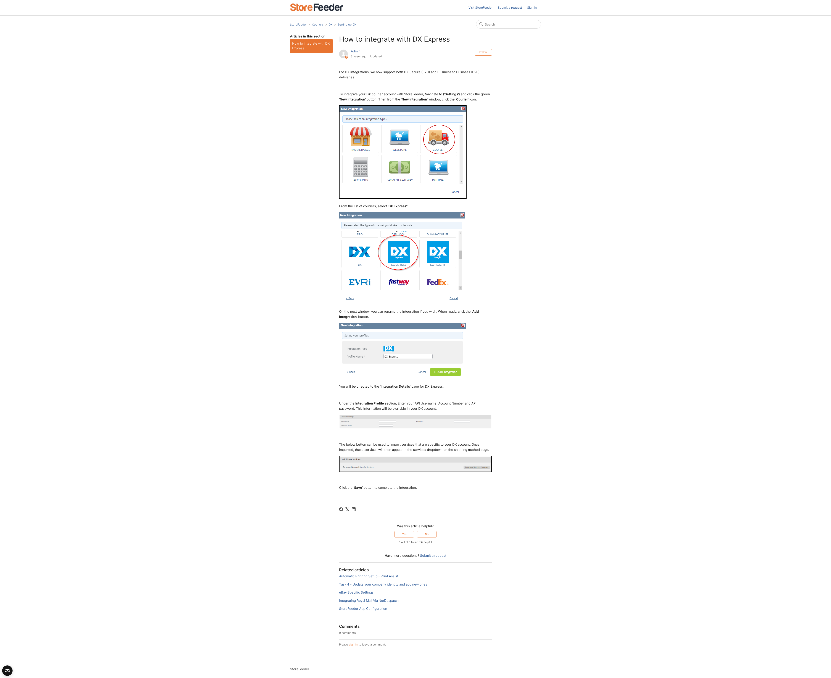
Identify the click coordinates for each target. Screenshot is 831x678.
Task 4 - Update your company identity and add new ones (383, 584)
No (426, 534)
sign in (353, 644)
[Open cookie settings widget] (7, 670)
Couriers (318, 24)
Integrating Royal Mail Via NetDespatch (369, 601)
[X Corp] (347, 509)
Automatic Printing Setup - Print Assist (368, 576)
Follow (483, 52)
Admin (356, 51)
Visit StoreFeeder (481, 7)
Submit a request (510, 7)
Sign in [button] (532, 7)
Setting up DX (347, 24)
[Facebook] (341, 509)
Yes (404, 534)
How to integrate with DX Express (311, 45)
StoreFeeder (298, 24)
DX (330, 24)
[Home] (316, 10)
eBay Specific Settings (356, 592)
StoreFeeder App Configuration (363, 609)
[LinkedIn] (354, 509)
